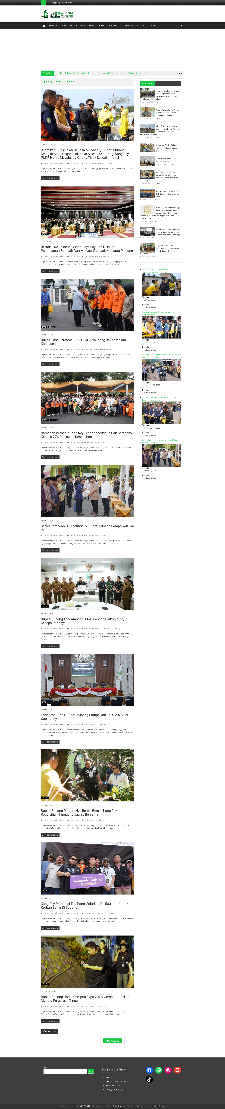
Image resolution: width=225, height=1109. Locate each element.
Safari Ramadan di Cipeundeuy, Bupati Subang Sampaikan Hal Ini (87, 528)
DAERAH (53, 25)
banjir (86, 913)
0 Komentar (74, 163)
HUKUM (101, 25)
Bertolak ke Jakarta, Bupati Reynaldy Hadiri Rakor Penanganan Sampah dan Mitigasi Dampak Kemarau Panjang (87, 249)
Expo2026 (98, 1006)
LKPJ (96, 724)
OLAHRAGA (128, 25)
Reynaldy (113, 913)
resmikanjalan (99, 163)
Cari (45, 1068)
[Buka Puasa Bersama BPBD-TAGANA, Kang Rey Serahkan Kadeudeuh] (87, 305)
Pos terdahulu (50, 1031)
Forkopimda (99, 629)
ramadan (102, 349)
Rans (108, 913)
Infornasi (107, 629)
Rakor (109, 256)
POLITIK (140, 25)
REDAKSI (109, 1077)
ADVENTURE (66, 25)
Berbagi (86, 442)
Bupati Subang (89, 163)
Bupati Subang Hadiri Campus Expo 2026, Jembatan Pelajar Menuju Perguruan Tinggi (85, 999)
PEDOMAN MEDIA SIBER (116, 1081)
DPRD (92, 25)
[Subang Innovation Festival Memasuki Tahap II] (147, 161)
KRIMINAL (114, 25)
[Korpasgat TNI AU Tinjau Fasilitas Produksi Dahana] (147, 147)
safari (104, 535)
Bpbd (86, 349)
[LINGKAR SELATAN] (44, 25)
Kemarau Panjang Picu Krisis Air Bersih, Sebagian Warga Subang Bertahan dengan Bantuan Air (97, 73)
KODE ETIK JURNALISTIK (116, 1090)
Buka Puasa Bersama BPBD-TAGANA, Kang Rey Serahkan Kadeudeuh (83, 342)
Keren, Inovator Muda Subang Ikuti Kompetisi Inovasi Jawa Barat (168, 194)
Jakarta (97, 256)
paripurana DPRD (105, 724)
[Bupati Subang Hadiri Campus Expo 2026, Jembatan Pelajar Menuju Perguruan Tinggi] (87, 961)
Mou (112, 629)
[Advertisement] (112, 48)
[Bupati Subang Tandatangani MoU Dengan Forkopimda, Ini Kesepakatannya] (87, 584)
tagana (108, 349)
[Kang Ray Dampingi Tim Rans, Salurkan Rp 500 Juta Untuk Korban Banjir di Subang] (87, 868)
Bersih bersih (88, 820)
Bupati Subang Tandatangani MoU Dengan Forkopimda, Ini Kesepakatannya (84, 621)
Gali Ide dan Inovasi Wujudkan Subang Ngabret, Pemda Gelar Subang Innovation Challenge (168, 232)
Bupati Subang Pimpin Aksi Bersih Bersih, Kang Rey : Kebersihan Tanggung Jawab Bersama (79, 812)
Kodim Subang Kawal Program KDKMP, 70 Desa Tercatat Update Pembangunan (168, 112)
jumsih (107, 820)
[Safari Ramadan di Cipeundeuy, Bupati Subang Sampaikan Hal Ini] (87, 491)
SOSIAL (151, 25)
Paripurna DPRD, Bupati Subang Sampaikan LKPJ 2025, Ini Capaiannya (84, 717)
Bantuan (91, 913)
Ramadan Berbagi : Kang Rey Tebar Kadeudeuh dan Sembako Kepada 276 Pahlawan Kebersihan (86, 435)
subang (117, 629)
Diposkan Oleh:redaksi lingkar (53, 163)
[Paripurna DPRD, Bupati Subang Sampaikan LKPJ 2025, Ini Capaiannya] (87, 679)
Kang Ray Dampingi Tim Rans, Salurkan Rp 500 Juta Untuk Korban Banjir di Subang (84, 905)
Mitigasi (103, 256)
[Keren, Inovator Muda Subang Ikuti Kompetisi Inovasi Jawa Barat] (147, 193)
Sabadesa (108, 163)
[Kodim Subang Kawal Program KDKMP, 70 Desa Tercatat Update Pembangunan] (147, 112)
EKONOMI (80, 25)
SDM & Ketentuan (113, 1086)
